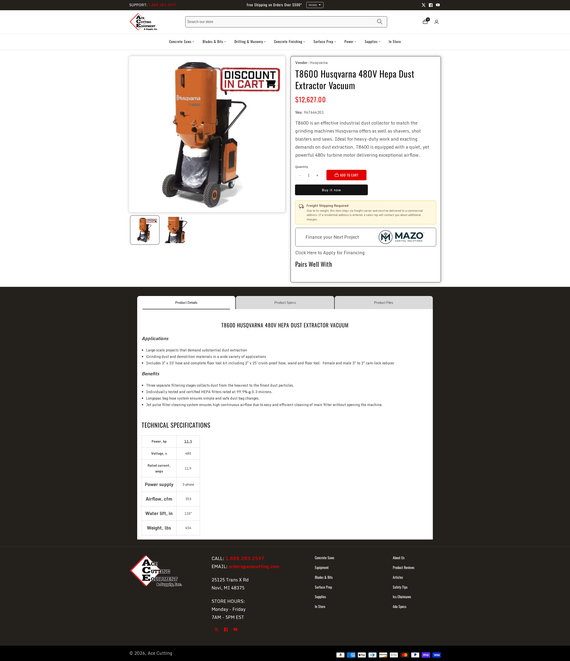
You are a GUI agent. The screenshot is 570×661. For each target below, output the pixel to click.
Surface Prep (323, 586)
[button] (180, 41)
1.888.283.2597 (162, 5)
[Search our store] (380, 22)
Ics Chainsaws (402, 596)
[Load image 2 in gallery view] (175, 230)
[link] (166, 571)
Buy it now (331, 190)
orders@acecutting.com (254, 566)
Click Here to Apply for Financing (330, 252)
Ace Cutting (160, 653)
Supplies (320, 596)
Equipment (322, 567)
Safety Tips (400, 586)
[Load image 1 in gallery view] (144, 230)
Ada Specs (399, 606)
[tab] (186, 302)
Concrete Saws (324, 557)
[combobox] (286, 21)
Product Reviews (403, 567)
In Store (395, 41)
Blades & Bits (324, 577)
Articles (398, 577)
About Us (399, 557)
